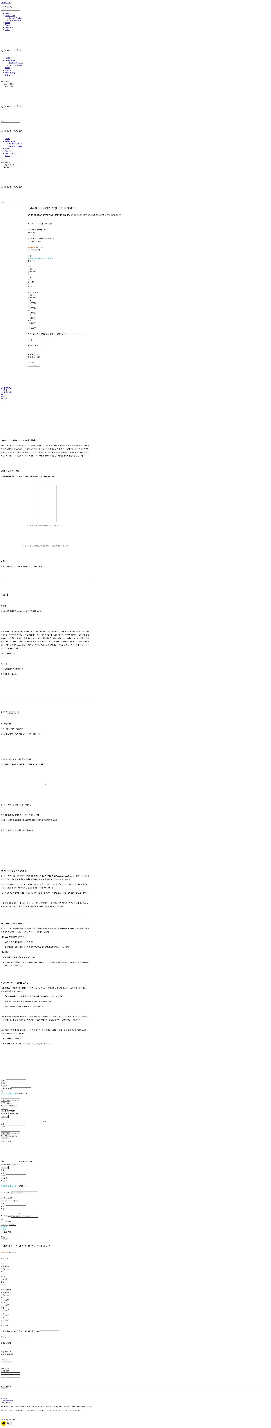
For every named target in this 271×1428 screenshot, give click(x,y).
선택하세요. (32, 269)
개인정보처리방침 (7, 1400)
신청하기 (4, 1389)
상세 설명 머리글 (6, 388)
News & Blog (10, 27)
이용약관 (4, 1398)
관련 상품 (4, 398)
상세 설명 (4, 390)
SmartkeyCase (15, 20)
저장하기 (4, 1108)
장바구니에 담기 (7, 1363)
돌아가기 (4, 1224)
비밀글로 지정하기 (7, 1198)
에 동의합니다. (14, 1093)
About (7, 23)
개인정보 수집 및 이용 (9, 1093)
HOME (7, 13)
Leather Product (15, 18)
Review (8, 25)
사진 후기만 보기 (9, 1111)
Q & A (7, 30)
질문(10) (3, 396)
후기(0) (3, 394)
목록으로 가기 (6, 1201)
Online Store (10, 16)
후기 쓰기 (5, 1116)
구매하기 (4, 1240)
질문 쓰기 (5, 1167)
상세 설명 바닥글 (6, 392)
